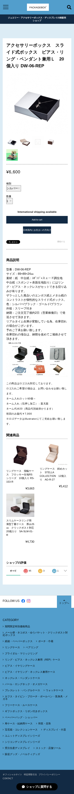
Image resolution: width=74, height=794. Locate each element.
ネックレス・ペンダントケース (22, 678)
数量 (8, 196)
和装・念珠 (44, 723)
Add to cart (37, 219)
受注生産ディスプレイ (17, 748)
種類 (8, 183)
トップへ (64, 602)
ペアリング (32, 647)
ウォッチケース (54, 690)
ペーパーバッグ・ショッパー (21, 717)
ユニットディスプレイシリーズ (22, 735)
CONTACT (8, 778)
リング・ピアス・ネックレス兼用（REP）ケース (32, 659)
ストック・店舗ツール (48, 748)
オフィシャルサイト (12, 774)
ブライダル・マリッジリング (21, 653)
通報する (61, 241)
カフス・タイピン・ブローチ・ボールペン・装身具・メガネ (35, 697)
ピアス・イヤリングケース (20, 665)
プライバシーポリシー (49, 774)
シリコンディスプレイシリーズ (22, 741)
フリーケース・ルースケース (21, 705)
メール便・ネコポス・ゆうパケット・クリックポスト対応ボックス (35, 633)
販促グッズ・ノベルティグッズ (22, 754)
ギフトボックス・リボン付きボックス (26, 711)
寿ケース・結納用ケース (19, 723)
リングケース (12, 647)
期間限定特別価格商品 (17, 626)
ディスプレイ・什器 (54, 729)
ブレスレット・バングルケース (22, 690)
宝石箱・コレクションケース (21, 729)
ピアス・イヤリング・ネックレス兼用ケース (30, 671)
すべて (13, 571)
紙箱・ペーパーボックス (19, 641)
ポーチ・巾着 (45, 641)
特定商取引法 (30, 774)
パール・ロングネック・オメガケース (26, 684)
